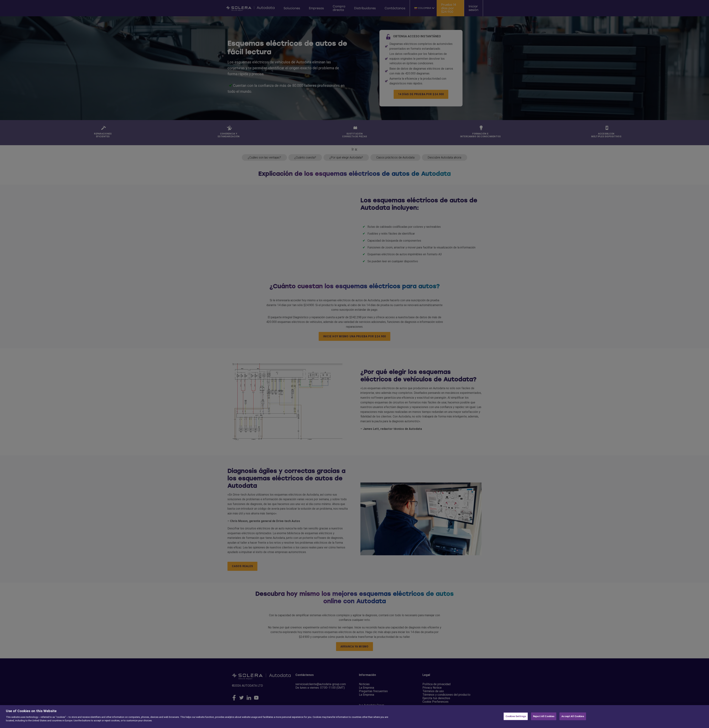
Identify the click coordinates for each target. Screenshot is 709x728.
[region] (354, 716)
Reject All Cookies (543, 716)
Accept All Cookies (572, 716)
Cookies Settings (516, 716)
